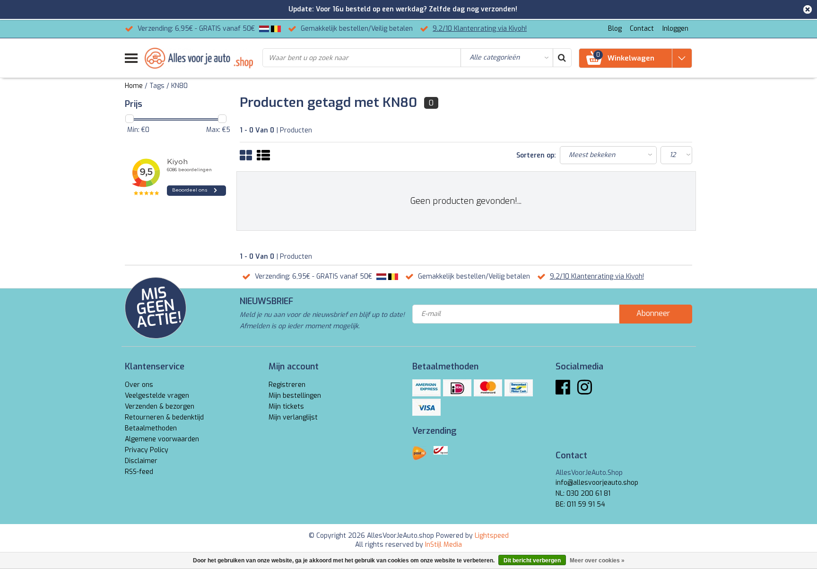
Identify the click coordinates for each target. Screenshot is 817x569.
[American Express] (426, 387)
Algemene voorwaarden (162, 439)
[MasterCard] (488, 387)
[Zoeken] (561, 57)
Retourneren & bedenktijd (164, 417)
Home (134, 85)
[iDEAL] (457, 387)
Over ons (139, 384)
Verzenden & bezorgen (159, 406)
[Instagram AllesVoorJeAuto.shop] (584, 390)
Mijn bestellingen (295, 395)
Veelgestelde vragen (157, 395)
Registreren (287, 384)
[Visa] (426, 407)
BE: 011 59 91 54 (580, 504)
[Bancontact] (518, 387)
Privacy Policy (146, 450)
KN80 (179, 85)
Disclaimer (141, 460)
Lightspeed (492, 535)
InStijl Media (443, 544)
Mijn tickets (286, 406)
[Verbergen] (807, 9)
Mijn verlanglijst (293, 417)
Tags (157, 85)
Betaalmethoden (151, 428)
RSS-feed (139, 471)
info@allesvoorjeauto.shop (597, 482)
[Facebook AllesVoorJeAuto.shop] (563, 390)
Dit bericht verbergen (532, 560)
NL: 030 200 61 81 (583, 493)
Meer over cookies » (597, 560)
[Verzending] (419, 453)
